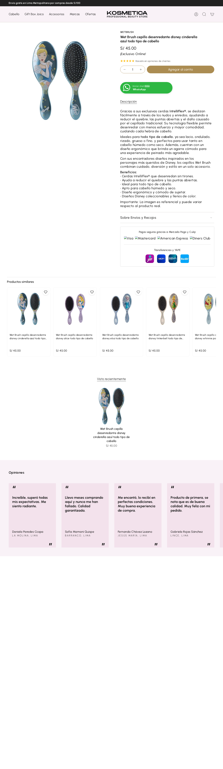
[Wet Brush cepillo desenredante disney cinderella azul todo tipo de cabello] (111, 406)
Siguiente (217, 515)
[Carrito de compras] (212, 14)
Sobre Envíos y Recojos (138, 218)
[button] (14, 14)
